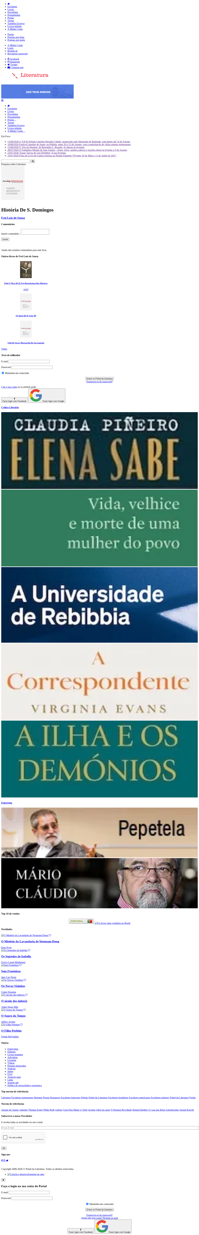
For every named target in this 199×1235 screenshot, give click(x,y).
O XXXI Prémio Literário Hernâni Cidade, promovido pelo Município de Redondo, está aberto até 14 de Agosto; (68, 141)
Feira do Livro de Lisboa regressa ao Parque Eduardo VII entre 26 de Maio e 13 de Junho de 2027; (61, 155)
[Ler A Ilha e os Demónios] (99, 796)
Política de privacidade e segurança (24, 1085)
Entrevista (6, 803)
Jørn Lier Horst (8, 977)
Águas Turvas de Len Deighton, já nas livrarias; (36, 153)
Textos (10, 20)
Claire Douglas (8, 992)
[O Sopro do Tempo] (13, 1010)
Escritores (12, 6)
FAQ (9, 1074)
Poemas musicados (16, 1065)
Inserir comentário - (11, 233)
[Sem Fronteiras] (11, 965)
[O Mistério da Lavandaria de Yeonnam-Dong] (26, 935)
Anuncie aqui (14, 1077)
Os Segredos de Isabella (16, 956)
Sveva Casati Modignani (13, 962)
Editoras (11, 1051)
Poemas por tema (15, 37)
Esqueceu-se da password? (99, 381)
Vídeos (10, 1063)
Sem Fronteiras (11, 971)
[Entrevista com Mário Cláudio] (99, 907)
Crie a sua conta (9, 387)
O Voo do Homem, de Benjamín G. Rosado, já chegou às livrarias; (46, 147)
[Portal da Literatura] (25, 78)
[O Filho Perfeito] (12, 1024)
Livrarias (11, 1060)
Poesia (10, 18)
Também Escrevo (16, 23)
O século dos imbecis (14, 1001)
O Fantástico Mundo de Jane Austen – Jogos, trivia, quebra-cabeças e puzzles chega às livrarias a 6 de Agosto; (67, 150)
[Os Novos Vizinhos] (13, 980)
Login (10, 48)
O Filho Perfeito (11, 1030)
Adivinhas (12, 1057)
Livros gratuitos (15, 1054)
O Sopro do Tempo (13, 1015)
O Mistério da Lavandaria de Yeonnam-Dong (30, 941)
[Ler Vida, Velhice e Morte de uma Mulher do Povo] (99, 565)
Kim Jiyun (6, 947)
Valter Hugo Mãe (9, 1007)
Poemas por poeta (16, 40)
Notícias (11, 1068)
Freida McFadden (10, 1036)
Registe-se (12, 51)
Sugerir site (13, 1082)
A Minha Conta (15, 29)
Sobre (10, 1071)
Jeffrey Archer (8, 1022)
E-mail (4, 361)
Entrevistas (12, 1049)
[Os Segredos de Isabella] (15, 950)
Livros (10, 9)
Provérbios (12, 12)
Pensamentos (13, 15)
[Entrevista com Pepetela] (99, 856)
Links (10, 1080)
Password (6, 367)
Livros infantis (14, 26)
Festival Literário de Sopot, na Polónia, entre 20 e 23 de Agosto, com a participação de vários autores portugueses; (69, 144)
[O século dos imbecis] (14, 995)
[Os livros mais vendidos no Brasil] (112, 923)
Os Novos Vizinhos (13, 986)
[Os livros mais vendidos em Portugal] (82, 923)
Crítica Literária (10, 407)
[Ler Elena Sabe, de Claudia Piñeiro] (99, 488)
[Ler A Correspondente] (99, 719)
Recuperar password (17, 53)
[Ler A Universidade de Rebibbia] (99, 641)
